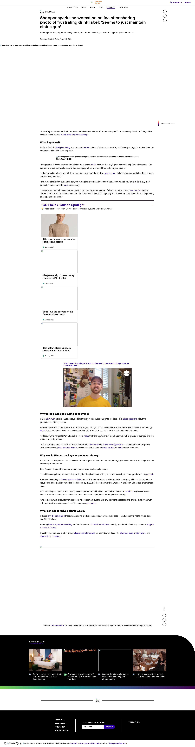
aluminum (50, 419)
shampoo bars (126, 533)
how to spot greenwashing (60, 524)
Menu (188, 2)
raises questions (129, 419)
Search (177, 2)
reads (93, 165)
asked (150, 474)
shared (86, 147)
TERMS (60, 727)
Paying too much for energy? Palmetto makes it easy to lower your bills (82, 676)
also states (91, 503)
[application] (97, 387)
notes (86, 436)
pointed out (110, 173)
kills (120, 448)
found (42, 431)
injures (111, 448)
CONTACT (62, 730)
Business (111, 7)
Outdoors (123, 7)
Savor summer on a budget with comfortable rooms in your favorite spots (47, 676)
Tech (101, 7)
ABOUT (60, 719)
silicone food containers (50, 536)
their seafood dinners (67, 448)
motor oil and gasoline (113, 444)
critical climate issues (99, 524)
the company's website (71, 479)
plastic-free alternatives (84, 533)
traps (104, 448)
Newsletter (72, 7)
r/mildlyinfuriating (62, 147)
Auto (92, 7)
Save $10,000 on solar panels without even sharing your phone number (115, 676)
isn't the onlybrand (56, 516)
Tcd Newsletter (93, 722)
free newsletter (57, 625)
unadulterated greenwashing (74, 135)
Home (84, 7)
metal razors (140, 533)
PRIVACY (61, 723)
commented (135, 190)
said (66, 185)
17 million (129, 491)
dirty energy (93, 444)
